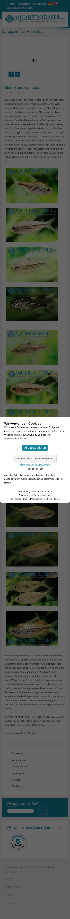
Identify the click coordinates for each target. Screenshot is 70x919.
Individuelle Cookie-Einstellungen (35, 465)
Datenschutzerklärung (29, 495)
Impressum (46, 495)
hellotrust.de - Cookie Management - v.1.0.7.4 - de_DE (35, 499)
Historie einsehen (35, 469)
